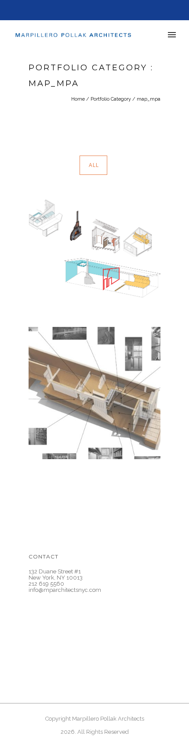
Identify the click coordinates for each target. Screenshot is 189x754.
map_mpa (148, 99)
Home (78, 99)
